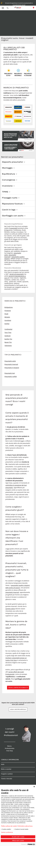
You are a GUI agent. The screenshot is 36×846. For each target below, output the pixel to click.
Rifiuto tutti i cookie (18, 840)
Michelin (7, 317)
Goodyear (8, 320)
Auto (2, 764)
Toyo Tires (8, 332)
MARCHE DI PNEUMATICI (15, 301)
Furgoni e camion (7, 774)
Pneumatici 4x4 (10, 373)
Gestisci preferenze (7, 832)
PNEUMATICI (28, 74)
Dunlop (7, 324)
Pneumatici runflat (11, 376)
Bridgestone (9, 307)
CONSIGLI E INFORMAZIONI (10, 759)
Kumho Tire (8, 339)
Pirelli (6, 314)
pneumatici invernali (12, 592)
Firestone (8, 311)
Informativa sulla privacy (25, 826)
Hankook (8, 336)
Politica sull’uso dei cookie (9, 826)
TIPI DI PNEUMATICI (13, 355)
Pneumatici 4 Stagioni (12, 368)
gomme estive (10, 609)
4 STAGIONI (27, 75)
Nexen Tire (8, 342)
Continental (8, 329)
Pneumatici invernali (11, 364)
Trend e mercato (6, 779)
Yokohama (8, 345)
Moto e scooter (6, 769)
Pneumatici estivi (10, 361)
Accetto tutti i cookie (18, 837)
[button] (7, 8)
